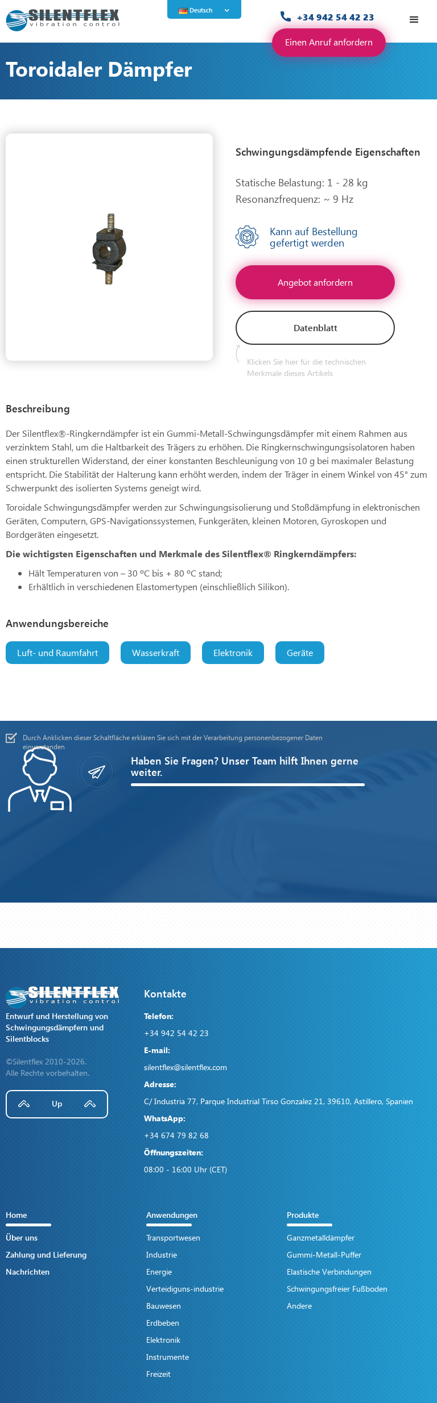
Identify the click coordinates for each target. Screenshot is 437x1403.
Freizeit (158, 1373)
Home (16, 1214)
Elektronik (233, 652)
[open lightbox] (109, 247)
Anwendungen (171, 1214)
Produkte (303, 1214)
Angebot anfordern (315, 282)
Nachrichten (28, 1271)
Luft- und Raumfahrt (57, 652)
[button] (207, 10)
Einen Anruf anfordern (329, 42)
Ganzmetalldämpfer (320, 1237)
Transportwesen (173, 1237)
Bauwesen (163, 1305)
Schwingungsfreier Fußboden (337, 1288)
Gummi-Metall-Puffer (324, 1254)
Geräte (300, 652)
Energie (159, 1271)
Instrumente (167, 1356)
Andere (299, 1305)
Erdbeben (162, 1322)
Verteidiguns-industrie (185, 1288)
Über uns (22, 1237)
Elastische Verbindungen (329, 1271)
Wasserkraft (155, 652)
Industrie (161, 1254)
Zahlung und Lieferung (46, 1254)
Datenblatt (315, 327)
